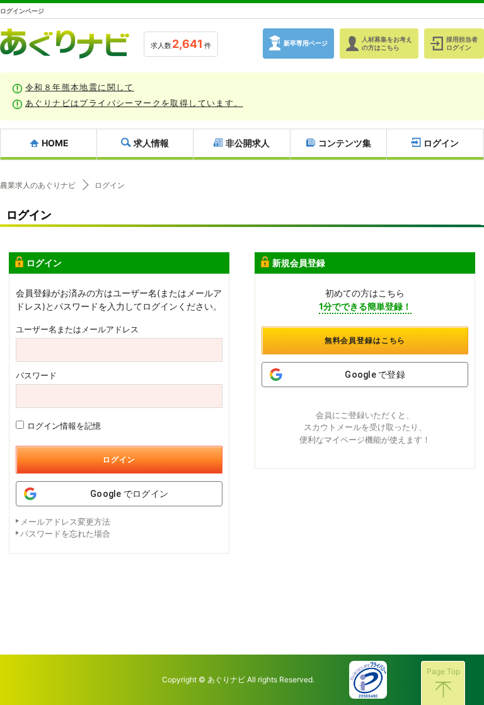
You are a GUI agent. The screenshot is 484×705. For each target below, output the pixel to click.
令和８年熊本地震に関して (79, 87)
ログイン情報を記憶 (64, 426)
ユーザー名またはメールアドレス (77, 329)
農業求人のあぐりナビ (38, 185)
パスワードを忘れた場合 (65, 533)
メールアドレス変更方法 (65, 521)
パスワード (36, 375)
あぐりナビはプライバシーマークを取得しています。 (134, 103)
